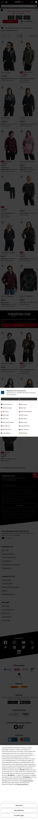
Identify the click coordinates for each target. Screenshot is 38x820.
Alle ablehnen (19, 810)
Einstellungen (19, 815)
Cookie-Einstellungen (27, 780)
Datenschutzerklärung (22, 784)
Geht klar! (19, 805)
